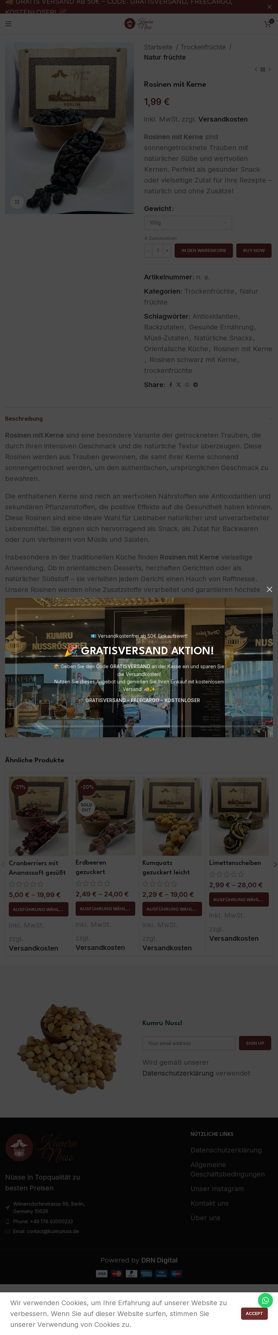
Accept (254, 1313)
